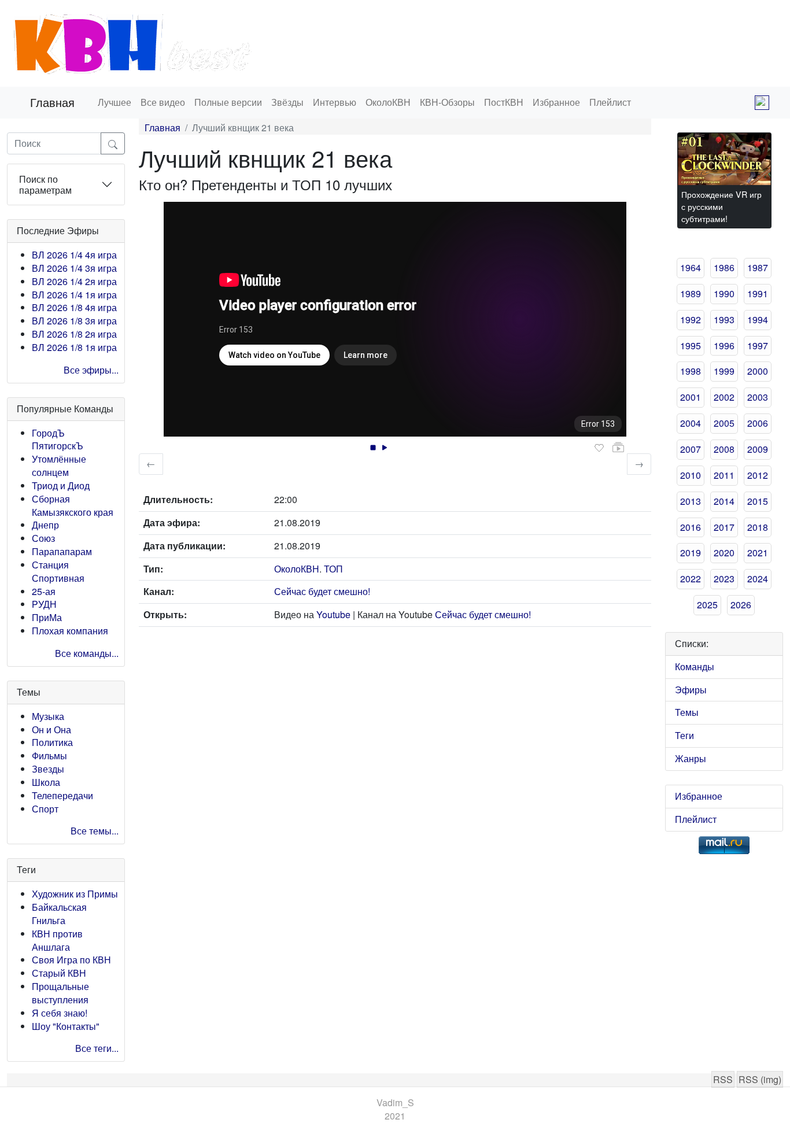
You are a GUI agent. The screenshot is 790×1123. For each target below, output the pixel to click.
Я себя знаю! (59, 1012)
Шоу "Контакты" (65, 1026)
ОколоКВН (388, 102)
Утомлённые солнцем (59, 465)
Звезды (48, 768)
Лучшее (114, 102)
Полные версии (228, 102)
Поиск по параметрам (45, 184)
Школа (46, 782)
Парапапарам (62, 551)
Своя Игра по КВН (71, 959)
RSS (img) (760, 1079)
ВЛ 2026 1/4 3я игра (74, 268)
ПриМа (47, 617)
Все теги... (97, 1048)
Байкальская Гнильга (59, 913)
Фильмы (49, 755)
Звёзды (287, 102)
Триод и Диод (61, 485)
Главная (52, 102)
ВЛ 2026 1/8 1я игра (74, 347)
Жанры (690, 758)
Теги (684, 735)
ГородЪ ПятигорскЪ (57, 439)
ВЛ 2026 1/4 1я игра (74, 294)
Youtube (333, 614)
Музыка (48, 716)
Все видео (163, 102)
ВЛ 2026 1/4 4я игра (74, 254)
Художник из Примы (75, 893)
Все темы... (95, 830)
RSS (723, 1079)
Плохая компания (70, 630)
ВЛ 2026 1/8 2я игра (74, 334)
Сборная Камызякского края (72, 505)
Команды (694, 666)
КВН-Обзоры (447, 102)
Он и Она (51, 729)
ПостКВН (503, 102)
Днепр (45, 524)
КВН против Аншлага (57, 940)
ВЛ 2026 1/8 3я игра (74, 320)
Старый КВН (59, 973)
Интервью (334, 102)
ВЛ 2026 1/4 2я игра (74, 281)
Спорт (45, 808)
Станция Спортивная (58, 571)
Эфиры (691, 689)
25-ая (44, 591)
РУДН (44, 604)
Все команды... (87, 653)
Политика (52, 742)
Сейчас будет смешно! (322, 591)
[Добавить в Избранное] (599, 448)
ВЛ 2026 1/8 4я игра (74, 307)
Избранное (556, 102)
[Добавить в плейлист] (618, 447)
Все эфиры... (91, 369)
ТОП (333, 568)
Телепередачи (62, 795)
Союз (43, 538)
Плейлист (610, 102)
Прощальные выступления (60, 993)
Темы (687, 712)
